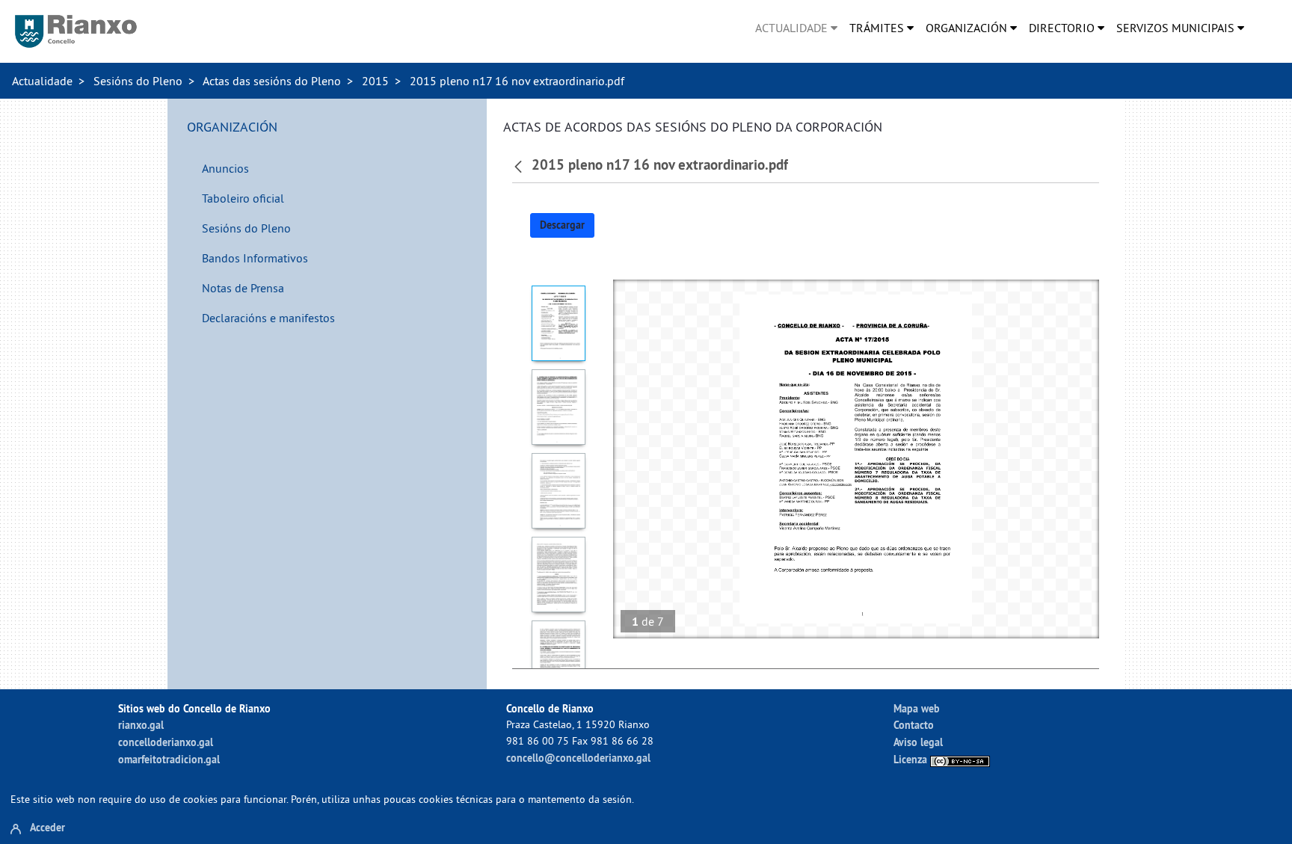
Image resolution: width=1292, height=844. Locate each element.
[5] (559, 658)
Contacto (913, 725)
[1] (559, 323)
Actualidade (42, 80)
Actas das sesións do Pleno (272, 80)
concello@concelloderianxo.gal (578, 758)
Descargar (562, 225)
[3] (559, 491)
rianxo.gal (141, 725)
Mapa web (916, 708)
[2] (559, 407)
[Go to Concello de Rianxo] (76, 31)
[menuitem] (796, 27)
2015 (375, 80)
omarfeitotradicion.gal (169, 759)
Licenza (911, 759)
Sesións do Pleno (137, 80)
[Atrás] (520, 165)
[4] (559, 574)
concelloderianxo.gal (165, 742)
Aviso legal (918, 742)
